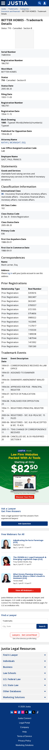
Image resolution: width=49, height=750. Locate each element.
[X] (33, 712)
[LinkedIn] (11, 712)
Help (24, 732)
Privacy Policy (24, 741)
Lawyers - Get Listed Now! (24, 635)
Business (7, 666)
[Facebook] (19, 712)
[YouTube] (15, 712)
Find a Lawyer (9, 615)
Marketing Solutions (14, 697)
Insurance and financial (10, 11)
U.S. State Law (10, 685)
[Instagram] (22, 712)
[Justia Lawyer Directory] (37, 712)
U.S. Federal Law (11, 679)
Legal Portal (24, 723)
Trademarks (13, 9)
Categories (24, 9)
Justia (3, 9)
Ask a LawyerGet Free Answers (11, 510)
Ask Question (24, 523)
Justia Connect (24, 718)
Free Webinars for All (12, 534)
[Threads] (26, 712)
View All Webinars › (25, 590)
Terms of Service (24, 736)
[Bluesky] (30, 712)
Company (24, 727)
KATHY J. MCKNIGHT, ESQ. (13, 142)
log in (9, 273)
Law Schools (9, 673)
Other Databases (12, 691)
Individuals (9, 660)
